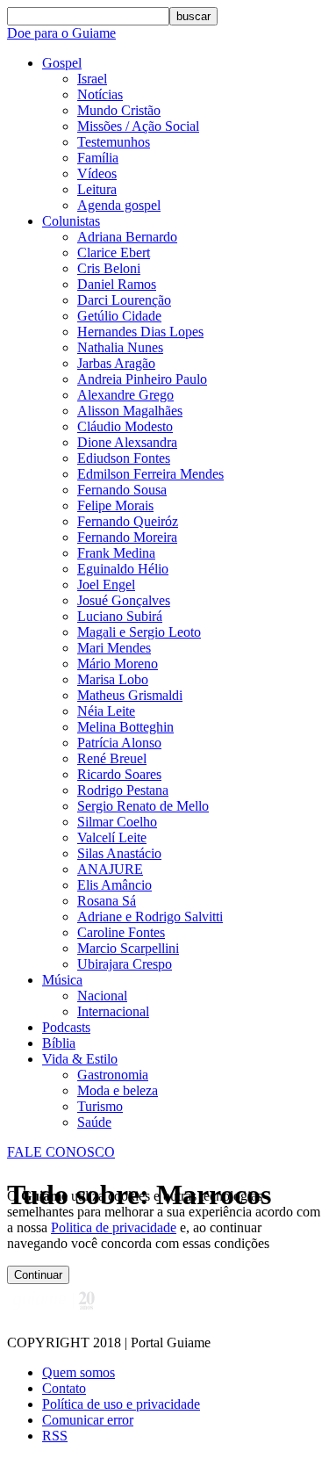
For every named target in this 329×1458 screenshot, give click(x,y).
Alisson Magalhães (129, 410)
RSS (55, 1435)
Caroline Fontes (121, 932)
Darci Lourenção (124, 299)
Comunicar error (87, 1419)
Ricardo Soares (119, 774)
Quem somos (78, 1372)
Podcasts (66, 1027)
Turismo (100, 1106)
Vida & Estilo (80, 1058)
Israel (92, 78)
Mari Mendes (114, 647)
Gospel (62, 62)
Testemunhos (113, 141)
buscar (193, 16)
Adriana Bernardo (127, 236)
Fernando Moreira (127, 537)
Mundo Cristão (119, 110)
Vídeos (97, 173)
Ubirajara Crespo (124, 963)
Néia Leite (106, 711)
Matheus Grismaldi (129, 695)
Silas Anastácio (119, 853)
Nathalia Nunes (120, 347)
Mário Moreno (117, 663)
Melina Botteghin (125, 726)
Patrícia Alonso (119, 742)
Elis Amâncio (114, 884)
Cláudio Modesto (125, 426)
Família (97, 157)
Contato (64, 1388)
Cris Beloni (108, 268)
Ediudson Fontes (123, 458)
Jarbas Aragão (116, 363)
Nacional (102, 995)
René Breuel (112, 758)
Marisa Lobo (112, 679)
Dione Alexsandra (127, 442)
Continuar (38, 1274)
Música (62, 979)
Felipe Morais (115, 505)
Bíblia (58, 1043)
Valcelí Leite (112, 837)
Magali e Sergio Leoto (139, 631)
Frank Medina (116, 552)
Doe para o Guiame (61, 32)
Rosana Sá (106, 900)
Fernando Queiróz (127, 521)
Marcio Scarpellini (128, 948)
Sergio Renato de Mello (143, 805)
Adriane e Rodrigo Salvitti (150, 916)
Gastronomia (112, 1074)
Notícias (100, 94)
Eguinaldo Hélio (122, 568)
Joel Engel (106, 584)
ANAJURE (110, 869)
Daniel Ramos (116, 284)
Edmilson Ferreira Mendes (150, 473)
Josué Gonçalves (123, 600)
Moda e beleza (117, 1090)
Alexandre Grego (125, 394)
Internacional (113, 1011)
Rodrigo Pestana (122, 790)
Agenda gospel (119, 205)
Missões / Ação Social (138, 126)
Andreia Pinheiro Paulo (142, 379)
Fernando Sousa (122, 489)
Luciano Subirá (119, 616)
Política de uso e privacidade (121, 1404)
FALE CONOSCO (61, 1151)
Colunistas (71, 220)
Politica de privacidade (113, 1227)
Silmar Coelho (117, 821)
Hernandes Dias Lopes (140, 331)
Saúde (94, 1122)
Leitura (97, 189)
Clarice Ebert (113, 252)
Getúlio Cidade (119, 315)
